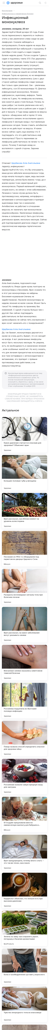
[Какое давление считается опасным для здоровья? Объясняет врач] (24, 435)
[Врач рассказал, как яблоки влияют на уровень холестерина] (24, 511)
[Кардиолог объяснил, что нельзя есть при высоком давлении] (24, 890)
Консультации (7, 11)
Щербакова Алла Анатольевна (25, 163)
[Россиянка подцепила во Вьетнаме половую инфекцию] (24, 700)
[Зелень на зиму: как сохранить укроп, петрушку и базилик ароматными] (24, 928)
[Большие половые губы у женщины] (24, 473)
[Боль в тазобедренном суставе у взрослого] (24, 966)
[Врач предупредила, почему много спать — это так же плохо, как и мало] (24, 852)
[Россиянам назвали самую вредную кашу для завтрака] (24, 776)
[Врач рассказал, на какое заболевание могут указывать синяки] (24, 625)
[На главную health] (16, 3)
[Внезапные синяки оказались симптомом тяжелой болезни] (24, 662)
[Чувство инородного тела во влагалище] (24, 1004)
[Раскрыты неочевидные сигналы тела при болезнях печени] (24, 587)
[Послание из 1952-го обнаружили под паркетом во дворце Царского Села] (24, 549)
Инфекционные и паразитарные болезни (17, 14)
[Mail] (8, 3)
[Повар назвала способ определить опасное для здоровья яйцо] (24, 738)
